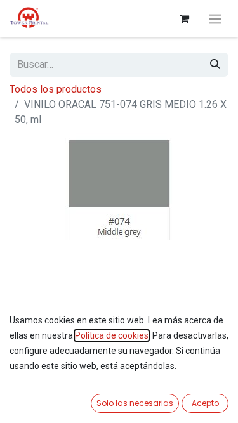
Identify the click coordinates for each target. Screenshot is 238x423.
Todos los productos (56, 89)
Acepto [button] (205, 403)
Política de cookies (112, 335)
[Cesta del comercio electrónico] (184, 18)
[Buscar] (215, 65)
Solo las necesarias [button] (134, 403)
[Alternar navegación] (215, 18)
